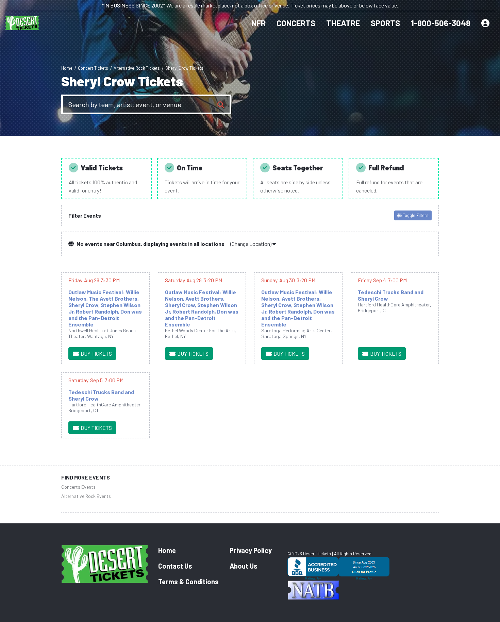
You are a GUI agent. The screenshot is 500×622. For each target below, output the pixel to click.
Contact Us (175, 566)
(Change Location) (251, 243)
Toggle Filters (415, 215)
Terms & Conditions (188, 581)
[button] (299, 23)
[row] (105, 318)
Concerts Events (78, 487)
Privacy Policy (251, 550)
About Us (243, 566)
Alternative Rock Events (86, 496)
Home (167, 550)
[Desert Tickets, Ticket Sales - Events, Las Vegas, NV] (363, 568)
